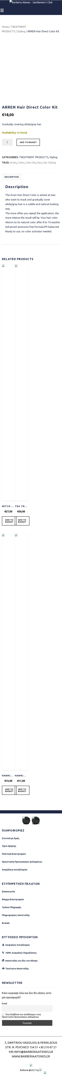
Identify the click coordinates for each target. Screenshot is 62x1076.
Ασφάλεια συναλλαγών (15, 869)
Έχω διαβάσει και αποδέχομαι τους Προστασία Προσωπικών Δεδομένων (21, 1015)
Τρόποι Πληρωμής (11, 907)
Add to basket (28, 142)
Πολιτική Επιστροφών (14, 854)
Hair (39, 162)
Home (5, 26)
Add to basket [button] (9, 521)
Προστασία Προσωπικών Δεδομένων (22, 862)
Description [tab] (11, 177)
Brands (6, 923)
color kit (30, 162)
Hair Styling (49, 162)
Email (4, 1003)
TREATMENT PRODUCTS (33, 157)
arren (13, 162)
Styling (21, 31)
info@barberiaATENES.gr (33, 1051)
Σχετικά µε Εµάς (10, 838)
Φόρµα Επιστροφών (13, 899)
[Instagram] (36, 820)
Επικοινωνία (8, 891)
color (21, 162)
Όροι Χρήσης (9, 846)
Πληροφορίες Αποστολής (16, 915)
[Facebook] (26, 820)
